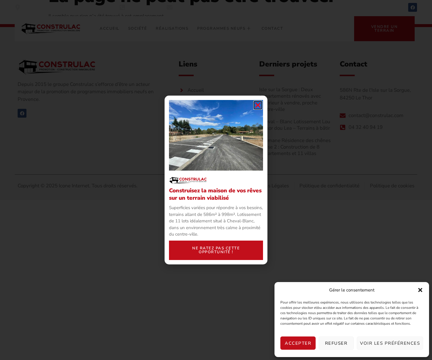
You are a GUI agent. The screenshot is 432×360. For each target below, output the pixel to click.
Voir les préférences (390, 343)
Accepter (298, 343)
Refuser (336, 343)
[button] (420, 290)
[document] (216, 180)
